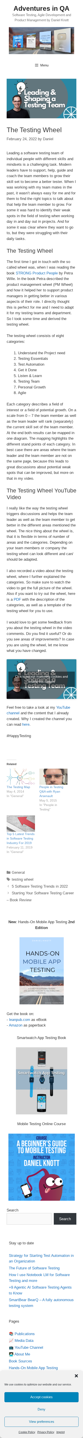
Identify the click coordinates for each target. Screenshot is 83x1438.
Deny (41, 1409)
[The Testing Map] (21, 777)
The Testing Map (18, 787)
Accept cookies (41, 1397)
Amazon (15, 1025)
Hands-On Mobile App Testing (33, 1368)
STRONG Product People (37, 273)
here (25, 724)
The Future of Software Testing (34, 1268)
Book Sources (20, 1361)
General (18, 872)
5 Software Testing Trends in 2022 (40, 886)
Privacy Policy (45, 1432)
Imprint (60, 1432)
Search (12, 1210)
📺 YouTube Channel (26, 1347)
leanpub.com (19, 1020)
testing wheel (22, 879)
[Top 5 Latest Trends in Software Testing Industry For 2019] (21, 823)
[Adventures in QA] (41, 40)
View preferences (41, 1421)
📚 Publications (22, 1334)
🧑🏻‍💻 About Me (19, 1354)
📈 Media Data (21, 1340)
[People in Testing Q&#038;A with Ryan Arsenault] (53, 777)
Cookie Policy (27, 1432)
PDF (17, 599)
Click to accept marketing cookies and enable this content (41, 679)
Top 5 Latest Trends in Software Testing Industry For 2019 (21, 838)
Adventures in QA (41, 8)
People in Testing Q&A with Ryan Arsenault (51, 791)
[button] (76, 1376)
